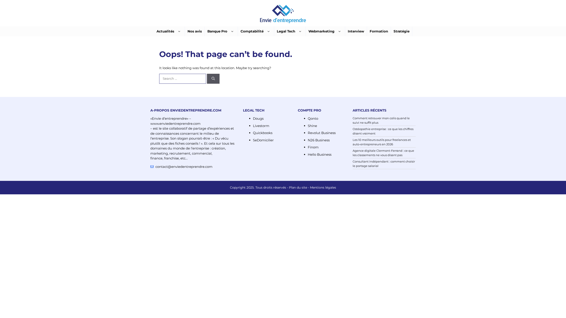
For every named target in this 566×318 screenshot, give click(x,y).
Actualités (165, 31)
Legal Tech (286, 31)
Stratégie (401, 31)
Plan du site (298, 187)
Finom (313, 147)
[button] (179, 31)
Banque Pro (217, 31)
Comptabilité (252, 31)
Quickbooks (262, 133)
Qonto (313, 118)
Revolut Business (322, 133)
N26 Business (319, 140)
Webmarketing (321, 31)
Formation (379, 31)
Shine (312, 126)
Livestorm (261, 126)
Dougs (258, 118)
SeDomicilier (263, 140)
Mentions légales (323, 187)
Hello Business (319, 154)
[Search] (213, 79)
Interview (356, 31)
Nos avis (194, 31)
